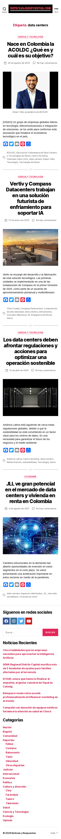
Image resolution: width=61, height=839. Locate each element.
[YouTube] (28, 621)
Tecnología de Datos (29, 162)
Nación (7, 727)
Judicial (8, 769)
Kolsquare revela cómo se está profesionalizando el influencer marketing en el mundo (30, 697)
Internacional (11, 773)
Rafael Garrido (14, 462)
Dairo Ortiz (22, 159)
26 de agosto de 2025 (19, 63)
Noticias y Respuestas (24, 833)
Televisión (12, 803)
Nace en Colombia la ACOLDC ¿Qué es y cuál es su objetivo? (30, 50)
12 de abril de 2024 (19, 370)
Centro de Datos (39, 155)
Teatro (10, 798)
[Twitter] (21, 621)
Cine (8, 790)
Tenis (9, 756)
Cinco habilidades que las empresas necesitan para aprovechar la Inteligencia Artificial (28, 654)
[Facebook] (6, 621)
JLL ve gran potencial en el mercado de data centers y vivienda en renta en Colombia (30, 492)
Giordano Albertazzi (17, 315)
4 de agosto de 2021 (19, 508)
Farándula (12, 794)
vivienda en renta (28, 596)
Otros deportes (15, 765)
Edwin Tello (48, 159)
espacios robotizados (31, 593)
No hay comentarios (47, 63)
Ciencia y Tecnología (30, 37)
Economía (30, 476)
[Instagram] (13, 621)
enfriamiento (45, 311)
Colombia (11, 159)
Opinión (7, 820)
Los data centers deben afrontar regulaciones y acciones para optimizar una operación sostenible (30, 351)
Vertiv (10, 318)
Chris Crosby (13, 308)
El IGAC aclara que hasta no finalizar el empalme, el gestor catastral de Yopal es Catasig (28, 682)
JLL (45, 593)
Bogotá (7, 731)
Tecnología (12, 162)
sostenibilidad (29, 462)
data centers (35, 159)
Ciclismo (11, 748)
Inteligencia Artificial (41, 315)
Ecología (8, 816)
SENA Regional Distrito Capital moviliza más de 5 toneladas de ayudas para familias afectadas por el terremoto (30, 668)
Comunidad (10, 735)
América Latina (14, 459)
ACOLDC (11, 152)
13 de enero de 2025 (19, 220)
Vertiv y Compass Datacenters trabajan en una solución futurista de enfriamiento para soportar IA (30, 198)
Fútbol (9, 743)
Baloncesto (12, 752)
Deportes (8, 740)
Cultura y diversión (14, 786)
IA (29, 315)
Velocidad (12, 761)
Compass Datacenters (32, 308)
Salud (6, 807)
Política (7, 782)
